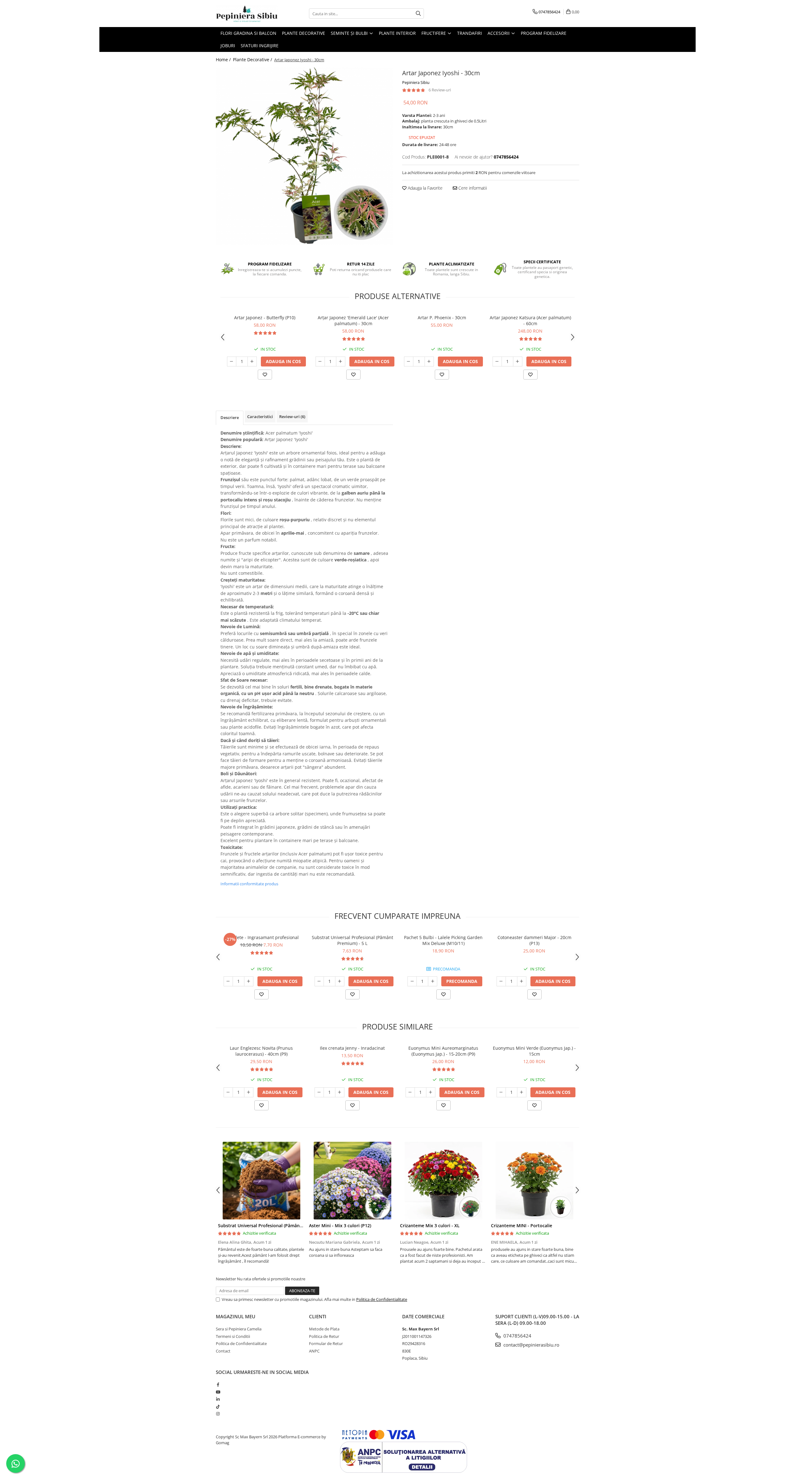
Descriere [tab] (229, 417)
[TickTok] (218, 1406)
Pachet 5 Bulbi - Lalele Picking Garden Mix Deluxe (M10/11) (443, 940)
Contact (223, 1351)
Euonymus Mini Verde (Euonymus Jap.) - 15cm (534, 1051)
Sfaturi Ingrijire (260, 45)
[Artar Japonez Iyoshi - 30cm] (304, 156)
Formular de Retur (326, 1343)
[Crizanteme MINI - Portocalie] (534, 1180)
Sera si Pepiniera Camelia (238, 1329)
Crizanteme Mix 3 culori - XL (430, 1225)
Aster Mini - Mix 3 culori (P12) (340, 1225)
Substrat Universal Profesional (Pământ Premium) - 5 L (352, 940)
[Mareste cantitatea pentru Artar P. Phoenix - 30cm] (429, 361)
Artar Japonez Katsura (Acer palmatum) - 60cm (530, 320)
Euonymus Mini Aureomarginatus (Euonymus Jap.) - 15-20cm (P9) (443, 1051)
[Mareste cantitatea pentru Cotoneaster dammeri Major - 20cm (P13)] (521, 981)
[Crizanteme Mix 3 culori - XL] (443, 1180)
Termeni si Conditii (233, 1336)
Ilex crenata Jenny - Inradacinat (352, 1048)
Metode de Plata (324, 1329)
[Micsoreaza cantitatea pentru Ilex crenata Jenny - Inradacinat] (319, 1092)
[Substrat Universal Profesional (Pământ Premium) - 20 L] (261, 1180)
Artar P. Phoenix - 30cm (442, 317)
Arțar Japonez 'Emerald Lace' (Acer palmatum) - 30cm (353, 320)
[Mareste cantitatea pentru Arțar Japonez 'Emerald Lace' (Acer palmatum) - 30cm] (340, 361)
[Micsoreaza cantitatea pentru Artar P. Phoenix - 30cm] (408, 361)
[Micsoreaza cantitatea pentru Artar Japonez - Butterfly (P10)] (231, 361)
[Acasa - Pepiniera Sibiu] (247, 13)
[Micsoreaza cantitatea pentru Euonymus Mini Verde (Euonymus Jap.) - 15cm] (501, 1092)
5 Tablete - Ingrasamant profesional (261, 937)
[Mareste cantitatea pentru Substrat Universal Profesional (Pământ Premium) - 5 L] (339, 981)
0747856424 (516, 1336)
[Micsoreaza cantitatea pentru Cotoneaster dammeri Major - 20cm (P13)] (501, 981)
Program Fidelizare (543, 33)
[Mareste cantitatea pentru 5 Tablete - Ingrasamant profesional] (248, 981)
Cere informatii (472, 188)
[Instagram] (218, 1414)
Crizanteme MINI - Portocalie (521, 1225)
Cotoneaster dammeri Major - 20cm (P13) (534, 940)
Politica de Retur (324, 1336)
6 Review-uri (440, 90)
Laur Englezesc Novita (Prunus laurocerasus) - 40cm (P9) (261, 1051)
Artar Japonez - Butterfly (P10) (264, 317)
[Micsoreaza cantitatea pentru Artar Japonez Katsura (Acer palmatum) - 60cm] (497, 361)
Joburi (227, 45)
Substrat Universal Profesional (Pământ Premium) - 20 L (277, 1225)
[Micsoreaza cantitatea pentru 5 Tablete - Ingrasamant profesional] (228, 981)
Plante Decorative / (253, 59)
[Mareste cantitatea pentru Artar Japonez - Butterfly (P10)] (252, 361)
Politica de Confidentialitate (381, 1299)
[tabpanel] (304, 156)
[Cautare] (418, 13)
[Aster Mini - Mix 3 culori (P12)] (352, 1180)
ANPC (314, 1351)
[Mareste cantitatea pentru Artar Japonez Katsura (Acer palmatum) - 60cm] (517, 361)
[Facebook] (218, 1384)
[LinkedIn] (218, 1399)
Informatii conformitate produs (249, 884)
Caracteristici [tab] (260, 416)
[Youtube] (218, 1392)
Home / (224, 59)
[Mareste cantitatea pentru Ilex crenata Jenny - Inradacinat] (339, 1092)
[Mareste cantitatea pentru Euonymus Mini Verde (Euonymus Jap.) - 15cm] (521, 1092)
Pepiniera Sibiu (415, 82)
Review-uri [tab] (292, 416)
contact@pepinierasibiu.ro (530, 1345)
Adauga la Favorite (425, 188)
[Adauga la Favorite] (265, 375)
